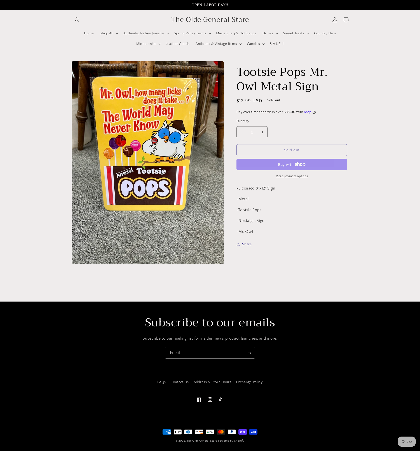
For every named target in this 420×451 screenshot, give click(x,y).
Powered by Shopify (231, 440)
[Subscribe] (249, 353)
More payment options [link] (292, 176)
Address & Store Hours (212, 382)
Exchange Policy (249, 382)
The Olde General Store (202, 440)
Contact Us (180, 382)
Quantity (242, 121)
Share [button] (247, 244)
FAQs (161, 382)
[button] (77, 19)
